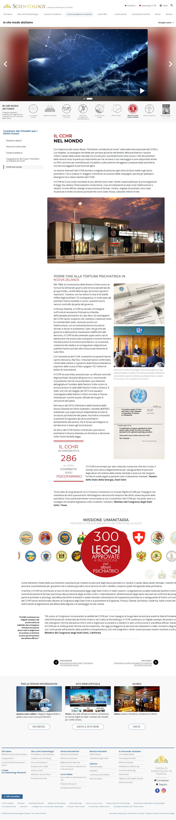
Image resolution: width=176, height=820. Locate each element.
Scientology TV (147, 6)
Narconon (24, 806)
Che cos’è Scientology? (27, 14)
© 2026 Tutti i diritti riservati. (24, 813)
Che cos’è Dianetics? (39, 762)
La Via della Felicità (126, 754)
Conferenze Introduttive (100, 774)
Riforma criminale (126, 762)
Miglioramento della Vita (70, 762)
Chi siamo (8, 14)
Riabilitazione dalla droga (129, 766)
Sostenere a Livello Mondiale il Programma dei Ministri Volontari (133, 664)
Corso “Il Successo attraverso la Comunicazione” (73, 767)
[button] (86, 99)
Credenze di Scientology (41, 758)
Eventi (158, 14)
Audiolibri (93, 770)
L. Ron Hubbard (7, 803)
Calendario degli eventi (99, 758)
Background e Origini (39, 766)
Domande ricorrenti (141, 14)
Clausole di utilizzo (152, 813)
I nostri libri (102, 14)
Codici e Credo (37, 770)
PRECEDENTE (66, 661)
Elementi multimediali (16, 146)
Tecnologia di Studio (127, 758)
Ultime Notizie (95, 754)
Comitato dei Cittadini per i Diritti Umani (20, 132)
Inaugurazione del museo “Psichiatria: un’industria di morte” (76, 664)
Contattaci (131, 6)
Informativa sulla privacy (118, 813)
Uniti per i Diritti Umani (76, 806)
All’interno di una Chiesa (41, 774)
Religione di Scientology (56, 803)
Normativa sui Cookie (136, 813)
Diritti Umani (124, 774)
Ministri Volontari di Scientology (118, 803)
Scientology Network (36, 803)
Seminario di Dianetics (69, 754)
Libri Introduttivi (96, 766)
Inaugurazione (8, 758)
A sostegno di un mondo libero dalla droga (47, 806)
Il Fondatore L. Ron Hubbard (42, 754)
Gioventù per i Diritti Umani (99, 806)
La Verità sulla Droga (127, 770)
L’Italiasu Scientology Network (14, 771)
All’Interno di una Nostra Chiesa (14, 754)
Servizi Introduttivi (69, 751)
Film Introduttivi (96, 778)
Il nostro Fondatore (52, 14)
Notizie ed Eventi (98, 751)
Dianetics (20, 803)
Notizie (169, 14)
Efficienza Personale (68, 758)
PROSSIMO (147, 661)
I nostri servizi (120, 14)
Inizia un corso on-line (94, 803)
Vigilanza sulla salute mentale (131, 778)
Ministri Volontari (126, 782)
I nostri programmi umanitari (79, 14)
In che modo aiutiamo (18, 22)
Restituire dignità (13, 140)
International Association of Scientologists (149, 803)
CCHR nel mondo (14, 167)
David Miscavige (75, 803)
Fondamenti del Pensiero (70, 788)
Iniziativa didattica (14, 153)
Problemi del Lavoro (68, 784)
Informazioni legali (167, 813)
